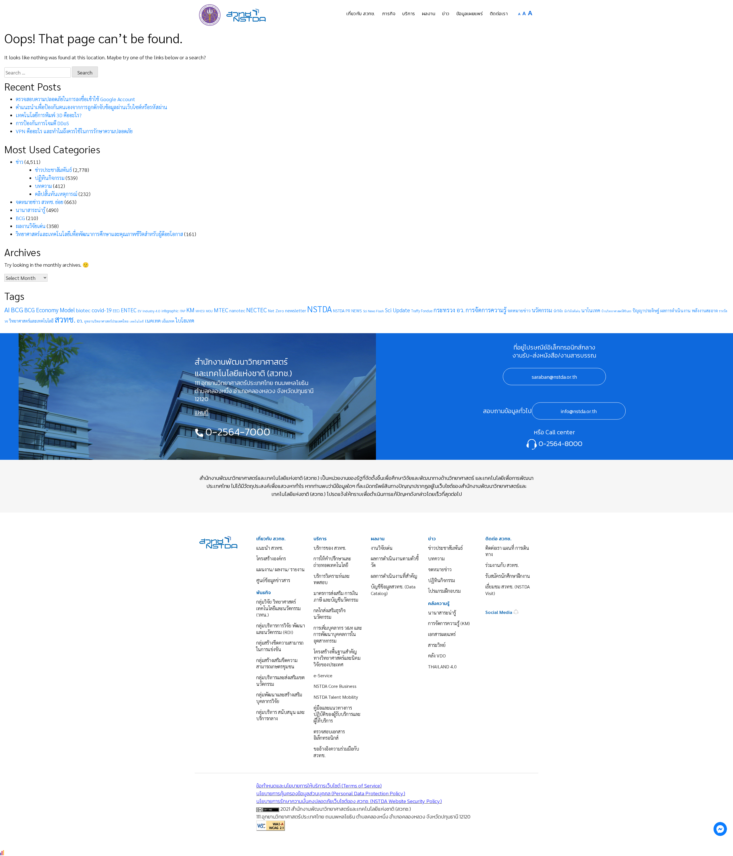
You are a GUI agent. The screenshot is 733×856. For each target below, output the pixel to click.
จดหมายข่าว (519, 310)
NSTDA (319, 308)
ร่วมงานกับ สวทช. (502, 565)
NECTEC (256, 310)
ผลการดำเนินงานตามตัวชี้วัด (395, 561)
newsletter (295, 310)
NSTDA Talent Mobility (336, 697)
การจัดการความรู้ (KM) (449, 623)
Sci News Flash (373, 311)
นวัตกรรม (542, 310)
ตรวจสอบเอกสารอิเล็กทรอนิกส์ (329, 735)
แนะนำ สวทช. (269, 548)
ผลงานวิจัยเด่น (31, 226)
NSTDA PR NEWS (347, 310)
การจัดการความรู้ (486, 310)
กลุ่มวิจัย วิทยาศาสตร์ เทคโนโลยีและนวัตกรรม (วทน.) (278, 608)
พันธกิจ (263, 592)
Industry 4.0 (151, 311)
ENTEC (129, 310)
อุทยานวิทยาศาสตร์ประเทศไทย (106, 321)
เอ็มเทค (168, 320)
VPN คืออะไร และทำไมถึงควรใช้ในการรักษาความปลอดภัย (74, 131)
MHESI (200, 311)
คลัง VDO (437, 656)
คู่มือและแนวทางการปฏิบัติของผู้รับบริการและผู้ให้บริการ (337, 714)
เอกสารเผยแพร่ (442, 634)
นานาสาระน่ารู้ (30, 210)
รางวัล (723, 311)
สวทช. (65, 319)
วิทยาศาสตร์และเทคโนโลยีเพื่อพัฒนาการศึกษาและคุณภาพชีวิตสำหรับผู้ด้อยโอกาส (99, 234)
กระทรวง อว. (449, 310)
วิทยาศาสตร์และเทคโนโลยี (31, 320)
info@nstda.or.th (579, 411)
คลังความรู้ (439, 603)
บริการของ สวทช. (330, 548)
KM (190, 310)
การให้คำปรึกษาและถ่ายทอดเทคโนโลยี (332, 561)
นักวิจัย (558, 311)
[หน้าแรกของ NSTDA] (218, 541)
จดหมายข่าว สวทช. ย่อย (39, 202)
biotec (83, 310)
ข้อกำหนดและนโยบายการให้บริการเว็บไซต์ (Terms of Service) (319, 786)
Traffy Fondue (421, 310)
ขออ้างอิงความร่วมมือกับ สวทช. (336, 752)
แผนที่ (201, 412)
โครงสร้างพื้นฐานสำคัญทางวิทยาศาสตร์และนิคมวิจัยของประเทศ (337, 658)
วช (6, 321)
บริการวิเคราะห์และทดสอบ (332, 579)
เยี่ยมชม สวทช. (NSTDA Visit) (507, 590)
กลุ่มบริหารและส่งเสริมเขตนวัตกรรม (280, 680)
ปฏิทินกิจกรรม (49, 177)
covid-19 (102, 310)
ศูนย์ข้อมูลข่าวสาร (273, 580)
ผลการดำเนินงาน (675, 310)
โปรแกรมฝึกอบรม (444, 591)
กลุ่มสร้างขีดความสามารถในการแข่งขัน (280, 646)
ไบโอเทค (185, 320)
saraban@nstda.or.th (554, 376)
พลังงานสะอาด (705, 310)
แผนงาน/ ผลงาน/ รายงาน (280, 569)
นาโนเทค (590, 310)
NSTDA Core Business (335, 686)
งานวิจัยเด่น (382, 548)
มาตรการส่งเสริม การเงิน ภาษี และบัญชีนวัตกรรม (336, 596)
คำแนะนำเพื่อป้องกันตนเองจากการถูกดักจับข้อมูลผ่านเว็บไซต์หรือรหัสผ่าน (91, 107)
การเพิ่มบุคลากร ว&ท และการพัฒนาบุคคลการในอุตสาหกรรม (338, 634)
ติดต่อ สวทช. (498, 538)
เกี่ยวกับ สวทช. (270, 538)
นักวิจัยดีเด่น (572, 311)
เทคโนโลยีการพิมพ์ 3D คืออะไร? (49, 115)
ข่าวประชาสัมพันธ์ (53, 169)
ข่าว (19, 161)
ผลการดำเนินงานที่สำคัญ (394, 576)
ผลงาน (378, 538)
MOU (209, 311)
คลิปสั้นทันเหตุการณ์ (56, 194)
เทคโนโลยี (137, 321)
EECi (116, 310)
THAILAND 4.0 (442, 666)
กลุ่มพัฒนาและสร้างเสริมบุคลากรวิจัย (279, 698)
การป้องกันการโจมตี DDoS (42, 123)
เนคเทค (153, 320)
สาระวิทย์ (437, 645)
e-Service (323, 675)
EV (139, 311)
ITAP (182, 311)
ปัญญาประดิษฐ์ (645, 310)
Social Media (499, 612)
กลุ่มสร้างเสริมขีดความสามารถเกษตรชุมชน (276, 663)
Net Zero (276, 310)
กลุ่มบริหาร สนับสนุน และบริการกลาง (280, 715)
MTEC (221, 310)
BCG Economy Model (49, 310)
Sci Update (397, 310)
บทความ (43, 185)
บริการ (320, 538)
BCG (20, 218)
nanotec (237, 310)
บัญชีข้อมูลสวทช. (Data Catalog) (393, 590)
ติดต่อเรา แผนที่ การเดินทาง (507, 551)
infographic (170, 310)
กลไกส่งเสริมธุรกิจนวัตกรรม (330, 613)
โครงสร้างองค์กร (271, 558)
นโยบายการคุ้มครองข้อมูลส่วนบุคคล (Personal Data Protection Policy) (330, 793)
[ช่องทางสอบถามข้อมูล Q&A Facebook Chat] (720, 829)
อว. (80, 320)
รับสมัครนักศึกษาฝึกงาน (507, 576)
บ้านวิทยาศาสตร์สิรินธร (616, 311)
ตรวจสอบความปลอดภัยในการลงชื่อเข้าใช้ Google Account (75, 99)
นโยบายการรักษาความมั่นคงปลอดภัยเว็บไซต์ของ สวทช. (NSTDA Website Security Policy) (349, 801)
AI (7, 309)
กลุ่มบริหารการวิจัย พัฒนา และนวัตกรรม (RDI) (280, 629)
